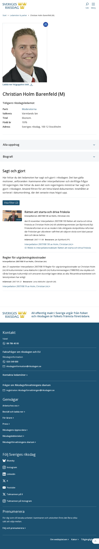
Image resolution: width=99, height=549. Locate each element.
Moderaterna (29, 109)
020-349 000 (12, 361)
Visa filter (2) (11, 202)
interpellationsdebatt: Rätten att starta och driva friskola (59, 247)
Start (5, 15)
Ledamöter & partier (18, 15)
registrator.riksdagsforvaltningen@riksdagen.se (30, 390)
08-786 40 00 (12, 343)
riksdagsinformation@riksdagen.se (23, 366)
